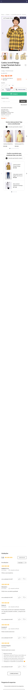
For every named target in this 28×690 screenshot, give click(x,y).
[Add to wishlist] (25, 65)
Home (2, 14)
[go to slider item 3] (23, 56)
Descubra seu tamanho (8, 89)
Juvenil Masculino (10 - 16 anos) (18, 14)
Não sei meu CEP (24, 104)
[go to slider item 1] (11, 56)
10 (2, 85)
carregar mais (14, 673)
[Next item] (25, 33)
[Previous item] (2, 33)
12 (5, 85)
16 (12, 85)
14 (9, 85)
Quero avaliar (22, 557)
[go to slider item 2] (17, 56)
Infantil (7, 14)
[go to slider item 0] (5, 56)
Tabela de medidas (21, 89)
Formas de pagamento (19, 79)
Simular (23, 101)
